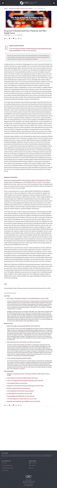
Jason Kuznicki (27, 358)
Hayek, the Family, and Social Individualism (18, 326)
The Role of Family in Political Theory (21, 8)
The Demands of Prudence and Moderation (18, 378)
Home (6, 8)
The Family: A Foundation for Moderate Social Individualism (23, 298)
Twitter (33, 465)
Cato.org (4, 462)
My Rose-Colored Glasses (13, 388)
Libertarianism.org (7, 465)
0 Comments (19, 35)
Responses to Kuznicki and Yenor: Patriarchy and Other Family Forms (25, 373)
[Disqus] (28, 429)
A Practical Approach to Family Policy (17, 398)
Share (21, 38)
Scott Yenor (37, 342)
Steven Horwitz (36, 326)
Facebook (33, 462)
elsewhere (21, 155)
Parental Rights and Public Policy (16, 396)
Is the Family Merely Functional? (15, 391)
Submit (16, 38)
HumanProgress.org (7, 468)
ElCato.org (5, 470)
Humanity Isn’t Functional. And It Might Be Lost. (19, 401)
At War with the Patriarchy (14, 358)
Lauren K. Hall (7, 35)
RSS (32, 468)
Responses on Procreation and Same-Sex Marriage (20, 385)
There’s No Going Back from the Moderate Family (20, 380)
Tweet (7, 38)
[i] (29, 146)
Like (11, 38)
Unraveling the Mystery (13, 383)
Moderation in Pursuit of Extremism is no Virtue (20, 342)
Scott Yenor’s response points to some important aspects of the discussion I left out (27, 180)
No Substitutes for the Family (15, 393)
